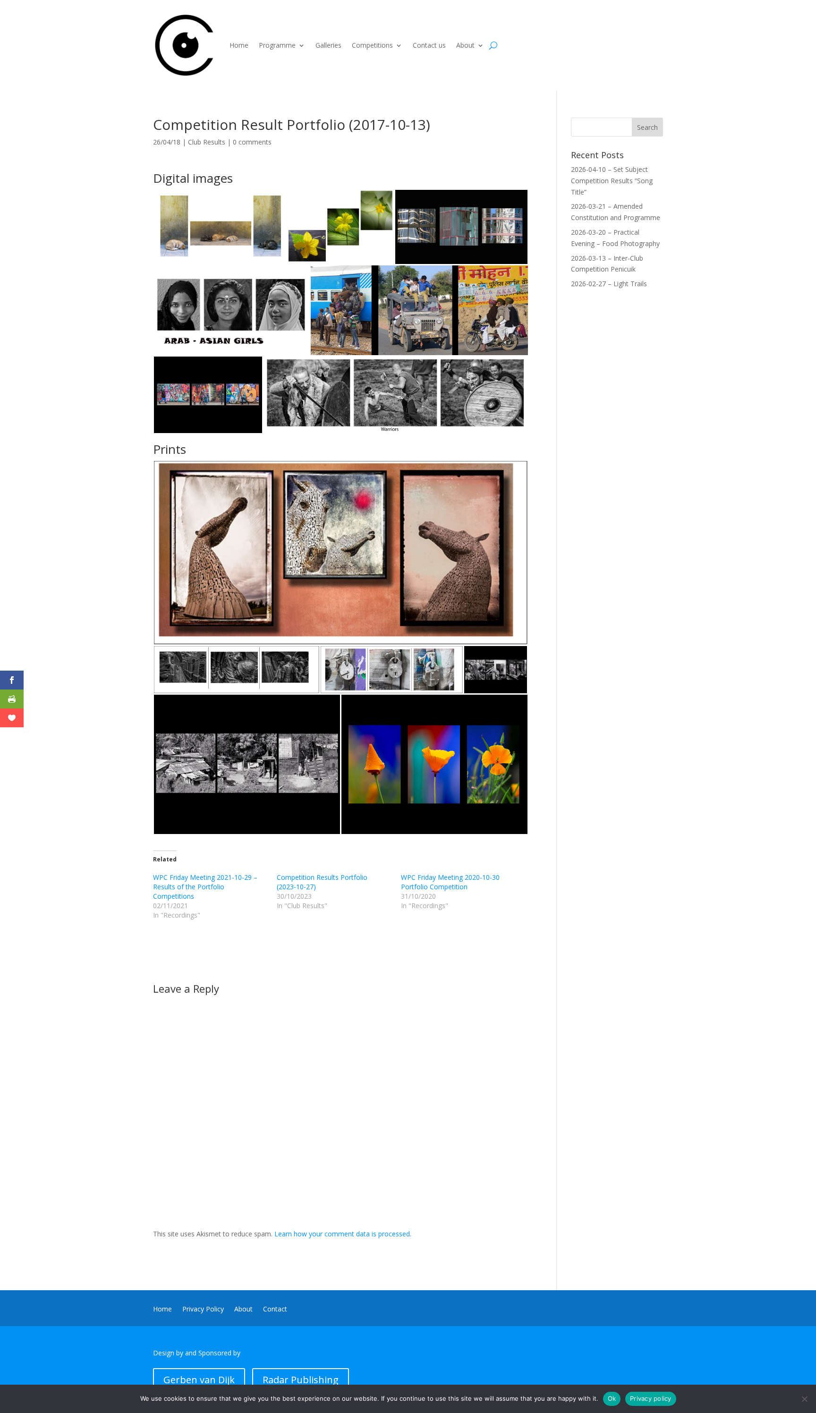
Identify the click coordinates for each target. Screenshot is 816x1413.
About (465, 45)
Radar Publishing (301, 1379)
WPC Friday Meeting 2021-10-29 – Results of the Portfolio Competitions (205, 887)
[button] (220, 227)
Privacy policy (651, 1398)
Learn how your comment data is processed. (342, 1233)
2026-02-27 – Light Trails (609, 283)
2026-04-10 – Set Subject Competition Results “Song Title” (612, 180)
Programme (277, 45)
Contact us (429, 45)
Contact (275, 1309)
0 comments (252, 141)
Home (239, 45)
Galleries (328, 45)
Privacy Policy (203, 1309)
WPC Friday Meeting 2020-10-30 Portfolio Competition (450, 882)
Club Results (206, 141)
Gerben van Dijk (199, 1379)
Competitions (372, 45)
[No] (804, 1399)
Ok (612, 1398)
